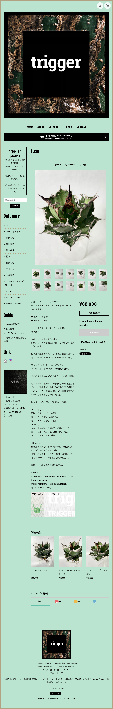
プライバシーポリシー (16, 333)
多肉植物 (10, 238)
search (15, 205)
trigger (9, 291)
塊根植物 (10, 244)
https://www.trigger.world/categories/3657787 (52, 476)
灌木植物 (10, 250)
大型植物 (10, 275)
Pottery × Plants (13, 303)
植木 (8, 256)
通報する (82, 349)
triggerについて (13, 324)
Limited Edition (13, 297)
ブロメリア (11, 269)
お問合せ (10, 328)
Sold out (94, 332)
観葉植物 (10, 262)
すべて (40, 601)
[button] (55, 127)
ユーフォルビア (13, 231)
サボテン (10, 225)
